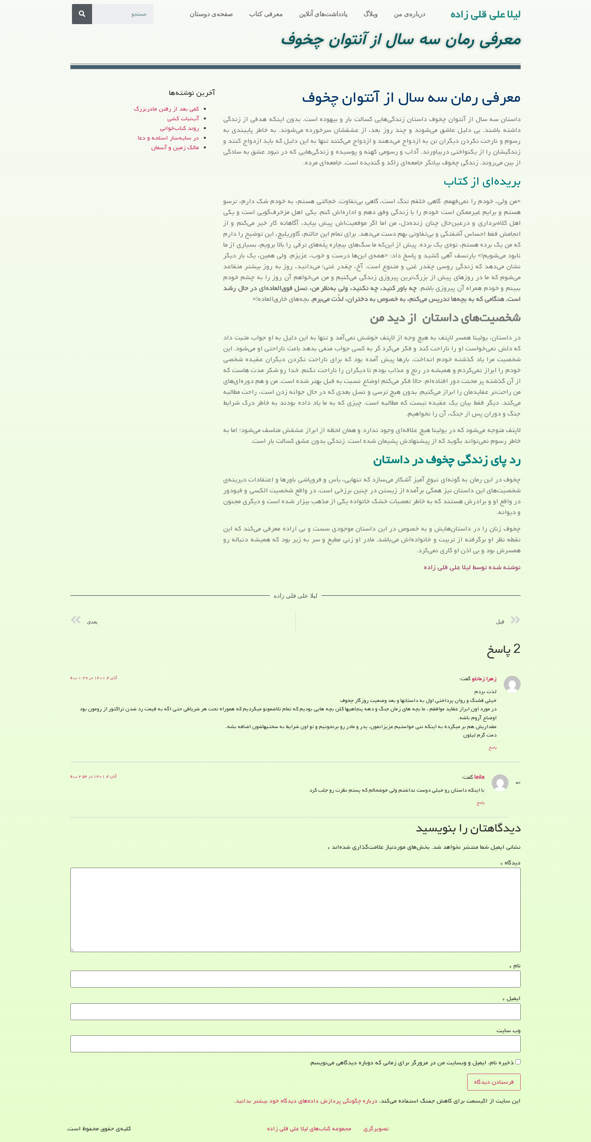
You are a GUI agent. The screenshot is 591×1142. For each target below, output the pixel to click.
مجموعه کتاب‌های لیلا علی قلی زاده (309, 1129)
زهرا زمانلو (484, 678)
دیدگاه (510, 863)
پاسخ (493, 747)
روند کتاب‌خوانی (179, 128)
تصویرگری (376, 1129)
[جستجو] (82, 14)
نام (515, 966)
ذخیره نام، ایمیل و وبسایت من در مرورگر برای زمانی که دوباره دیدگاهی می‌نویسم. (411, 1063)
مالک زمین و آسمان (175, 147)
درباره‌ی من (409, 14)
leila (479, 777)
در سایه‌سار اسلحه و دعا (168, 138)
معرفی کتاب (266, 14)
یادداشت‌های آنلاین (323, 14)
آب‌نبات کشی (183, 118)
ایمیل (511, 998)
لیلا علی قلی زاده (486, 14)
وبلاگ (370, 14)
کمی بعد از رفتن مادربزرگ (166, 109)
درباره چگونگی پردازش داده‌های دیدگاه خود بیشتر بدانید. (306, 1101)
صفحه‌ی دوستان (211, 14)
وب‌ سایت (509, 1030)
